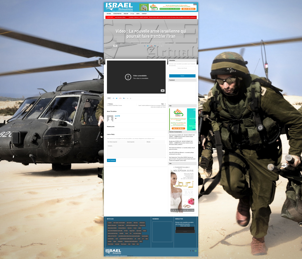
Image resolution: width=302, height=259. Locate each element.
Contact (144, 13)
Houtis (126, 233)
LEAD (139, 238)
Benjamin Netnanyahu (112, 225)
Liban (147, 238)
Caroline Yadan (121, 225)
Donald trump (142, 225)
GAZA (139, 228)
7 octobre (109, 222)
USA (138, 244)
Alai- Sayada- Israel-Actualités (119, 222)
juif (135, 238)
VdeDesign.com (130, 255)
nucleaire (109, 241)
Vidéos (160, 43)
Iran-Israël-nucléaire (137, 233)
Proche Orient (110, 244)
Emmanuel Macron (122, 228)
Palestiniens (120, 241)
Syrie (129, 244)
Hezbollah (121, 233)
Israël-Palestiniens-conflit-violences (126, 238)
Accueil (109, 13)
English (126, 13)
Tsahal (133, 244)
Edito (137, 13)
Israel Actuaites (110, 238)
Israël (117, 238)
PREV (141, 241)
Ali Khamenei (142, 222)
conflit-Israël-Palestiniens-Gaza (132, 225)
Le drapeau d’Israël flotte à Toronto (114, 104)
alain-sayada (129, 222)
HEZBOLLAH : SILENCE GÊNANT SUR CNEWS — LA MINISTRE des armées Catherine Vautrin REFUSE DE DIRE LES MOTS (182, 136)
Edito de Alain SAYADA (112, 228)
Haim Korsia (139, 230)
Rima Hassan (123, 244)
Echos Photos (117, 13)
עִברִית (132, 13)
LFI (143, 238)
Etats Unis (129, 228)
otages (114, 241)
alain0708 (139, 43)
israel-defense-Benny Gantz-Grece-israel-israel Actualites (129, 236)
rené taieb (117, 244)
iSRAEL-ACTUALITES (112, 236)
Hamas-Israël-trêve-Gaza (112, 233)
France (135, 228)
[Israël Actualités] (119, 7)
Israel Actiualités (145, 236)
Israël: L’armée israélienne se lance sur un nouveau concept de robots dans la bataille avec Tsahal (152, 105)
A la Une (156, 43)
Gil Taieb (125, 230)
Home (107, 57)
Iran (130, 233)
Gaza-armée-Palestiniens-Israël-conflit (115, 230)
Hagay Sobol (132, 230)
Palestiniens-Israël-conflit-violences (131, 241)
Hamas (144, 230)
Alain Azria (136, 222)
